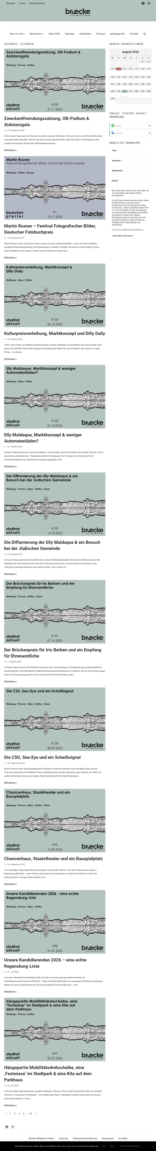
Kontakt (134, 33)
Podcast (100, 33)
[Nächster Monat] (149, 52)
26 (30, 1113)
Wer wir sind (16, 33)
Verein (22, 3)
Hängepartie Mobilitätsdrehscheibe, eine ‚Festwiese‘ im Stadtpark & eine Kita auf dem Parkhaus (48, 1073)
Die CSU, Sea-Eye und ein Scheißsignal (42, 757)
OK (103, 1146)
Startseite (10, 3)
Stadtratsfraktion (37, 3)
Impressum (108, 1138)
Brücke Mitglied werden (41, 1138)
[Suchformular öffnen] (145, 34)
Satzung (63, 1138)
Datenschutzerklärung (85, 1138)
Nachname (117, 170)
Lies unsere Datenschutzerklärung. (127, 229)
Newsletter (85, 33)
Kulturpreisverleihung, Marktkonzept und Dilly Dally (54, 333)
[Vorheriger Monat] (112, 52)
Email (115, 180)
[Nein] (153, 1146)
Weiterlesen (9, 150)
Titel (114, 150)
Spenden (69, 33)
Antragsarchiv (117, 33)
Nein (112, 1146)
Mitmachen (36, 33)
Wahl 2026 (54, 33)
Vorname (117, 160)
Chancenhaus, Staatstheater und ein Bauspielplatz (53, 858)
